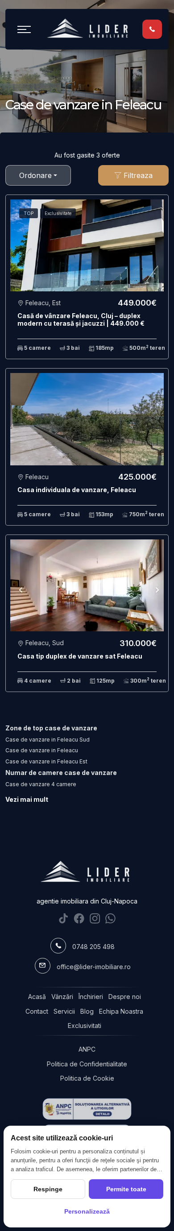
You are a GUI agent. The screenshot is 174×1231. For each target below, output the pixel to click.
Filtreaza (137, 175)
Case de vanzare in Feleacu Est (46, 761)
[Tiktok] (63, 918)
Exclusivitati (84, 1025)
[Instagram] (95, 918)
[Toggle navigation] (24, 29)
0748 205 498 (93, 946)
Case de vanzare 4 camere (40, 784)
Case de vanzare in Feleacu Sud (47, 739)
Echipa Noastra (121, 1011)
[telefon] (152, 29)
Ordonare (35, 175)
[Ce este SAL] (87, 1109)
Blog (87, 1011)
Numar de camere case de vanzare (61, 772)
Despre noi (124, 996)
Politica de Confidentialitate (87, 1064)
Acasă (37, 996)
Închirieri (91, 996)
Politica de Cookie (87, 1078)
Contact (36, 1011)
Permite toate (126, 1189)
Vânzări (62, 996)
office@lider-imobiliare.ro (94, 966)
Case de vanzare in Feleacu (41, 750)
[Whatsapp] (110, 918)
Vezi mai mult (26, 799)
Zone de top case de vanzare (51, 728)
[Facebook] (79, 918)
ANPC (87, 1049)
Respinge (47, 1189)
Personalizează (87, 1211)
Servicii (64, 1011)
